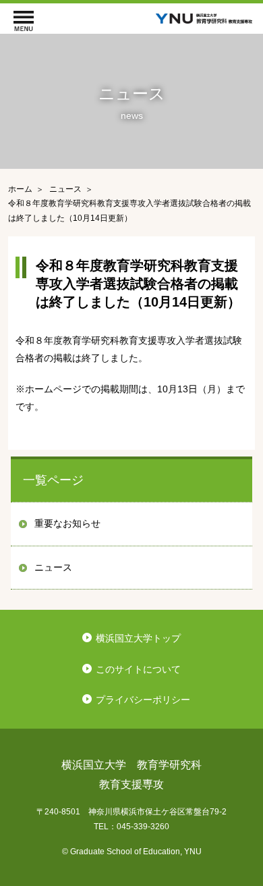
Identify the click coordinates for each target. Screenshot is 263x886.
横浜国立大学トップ (138, 638)
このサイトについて (138, 669)
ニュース (53, 567)
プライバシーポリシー (143, 699)
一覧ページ (53, 480)
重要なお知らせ (67, 523)
